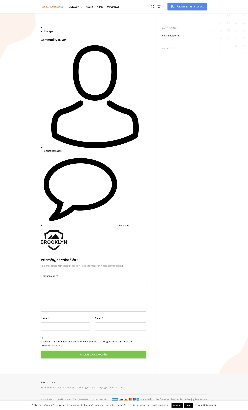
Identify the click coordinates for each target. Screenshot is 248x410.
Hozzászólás (49, 276)
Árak (100, 6)
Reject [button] (188, 405)
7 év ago (48, 31)
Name (45, 318)
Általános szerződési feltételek (73, 399)
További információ (205, 405)
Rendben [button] (177, 405)
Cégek (89, 6)
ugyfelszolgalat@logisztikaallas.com (103, 387)
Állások (74, 6)
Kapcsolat (113, 6)
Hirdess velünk (99, 399)
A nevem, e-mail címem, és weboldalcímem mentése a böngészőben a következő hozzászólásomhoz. (86, 343)
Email (99, 318)
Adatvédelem (47, 399)
